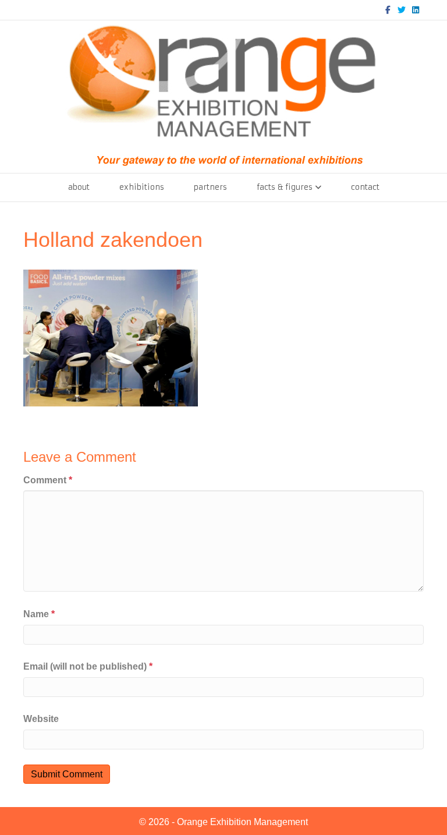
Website (41, 719)
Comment (47, 480)
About (79, 187)
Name (39, 614)
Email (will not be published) (87, 666)
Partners (210, 187)
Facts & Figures (285, 187)
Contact (365, 187)
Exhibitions (141, 187)
